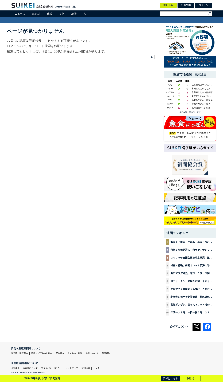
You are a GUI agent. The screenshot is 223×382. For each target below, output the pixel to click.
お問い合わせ (92, 353)
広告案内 (60, 353)
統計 (73, 13)
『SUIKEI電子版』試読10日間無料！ (42, 378)
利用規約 (106, 353)
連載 (49, 13)
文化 (61, 13)
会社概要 (15, 368)
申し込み (168, 5)
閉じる (191, 378)
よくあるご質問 (75, 353)
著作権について (30, 368)
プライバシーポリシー (51, 368)
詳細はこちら (170, 378)
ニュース (20, 13)
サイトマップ (72, 368)
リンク (96, 368)
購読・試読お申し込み (41, 353)
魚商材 (36, 13)
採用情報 (86, 368)
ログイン (203, 5)
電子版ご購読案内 (19, 353)
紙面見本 (186, 5)
